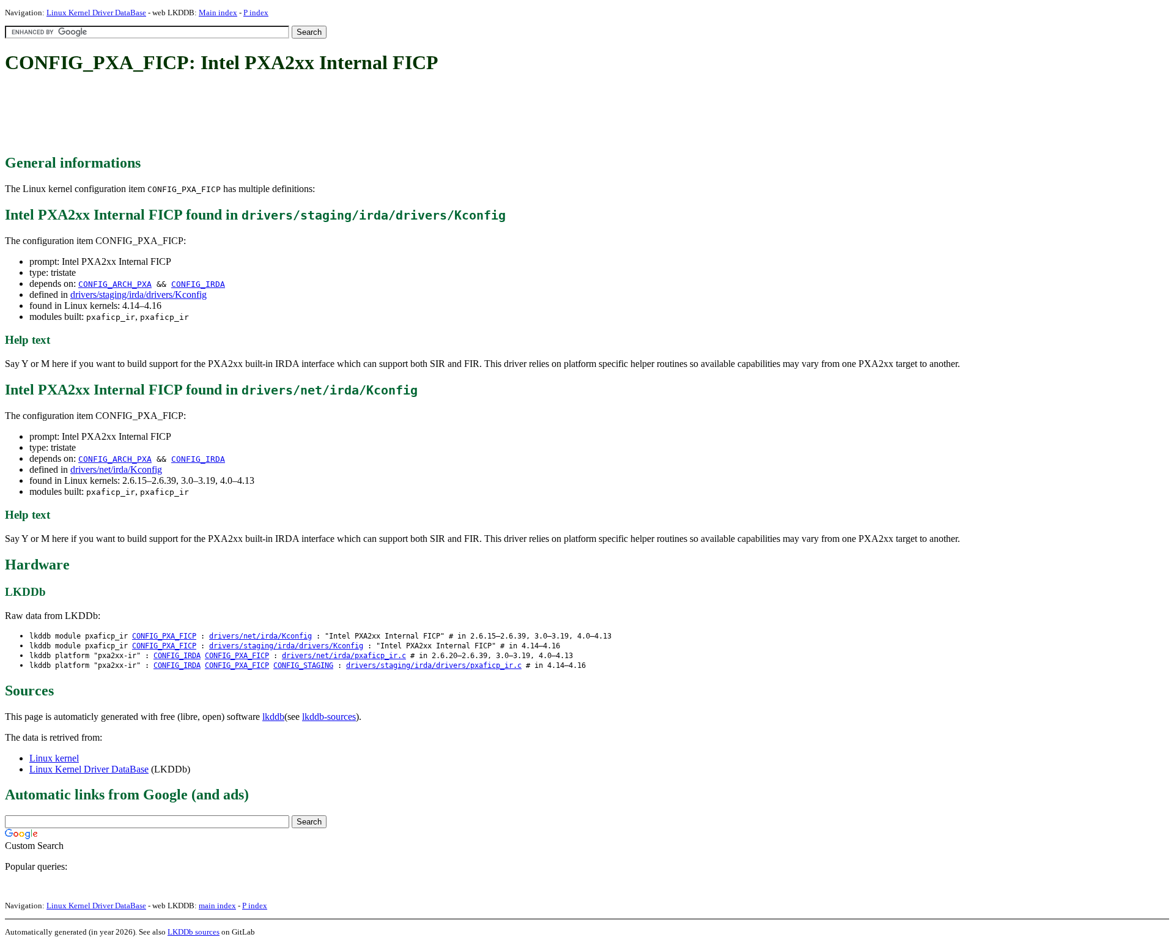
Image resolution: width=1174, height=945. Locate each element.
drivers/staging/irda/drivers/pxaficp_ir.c (434, 665)
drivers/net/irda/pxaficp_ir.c (344, 655)
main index (217, 905)
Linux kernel (54, 758)
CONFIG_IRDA (198, 284)
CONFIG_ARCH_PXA (115, 284)
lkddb (273, 716)
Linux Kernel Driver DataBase (96, 12)
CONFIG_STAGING (303, 665)
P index (255, 12)
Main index (218, 12)
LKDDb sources (194, 931)
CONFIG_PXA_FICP (164, 636)
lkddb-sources (329, 716)
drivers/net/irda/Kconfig (116, 469)
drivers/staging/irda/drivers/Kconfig (138, 294)
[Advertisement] (227, 115)
